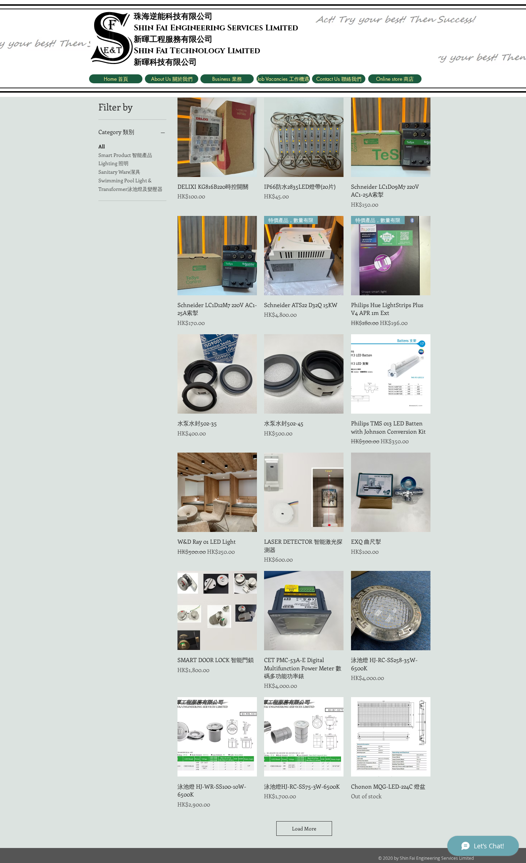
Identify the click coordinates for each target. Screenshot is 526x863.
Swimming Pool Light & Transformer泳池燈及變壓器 (130, 184)
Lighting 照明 (113, 163)
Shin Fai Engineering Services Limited (216, 28)
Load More (304, 828)
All (101, 146)
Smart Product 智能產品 (125, 155)
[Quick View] (217, 137)
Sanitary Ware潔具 (119, 171)
